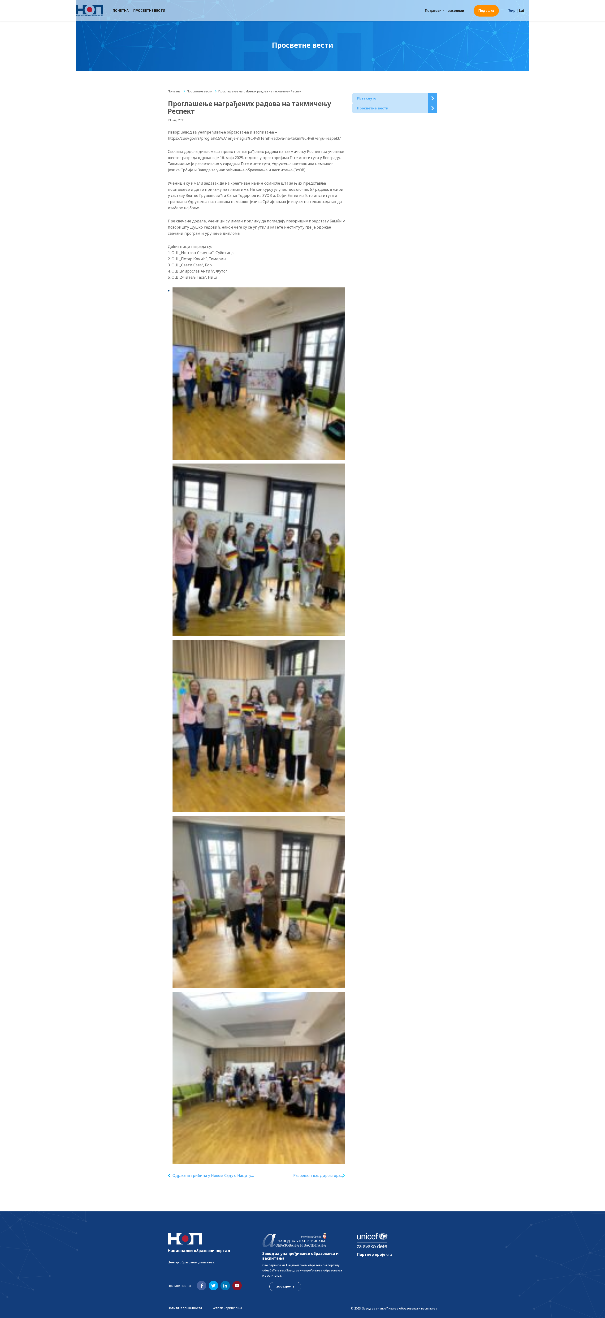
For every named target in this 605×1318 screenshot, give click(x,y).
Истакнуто (366, 98)
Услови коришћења (227, 1308)
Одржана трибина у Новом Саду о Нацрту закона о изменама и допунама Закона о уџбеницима (212, 1175)
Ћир (511, 11)
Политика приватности (185, 1308)
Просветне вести (149, 11)
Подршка (486, 11)
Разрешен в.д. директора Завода (316, 1175)
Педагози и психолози (444, 11)
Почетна (121, 11)
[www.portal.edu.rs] (89, 11)
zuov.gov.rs (285, 1286)
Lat (521, 11)
